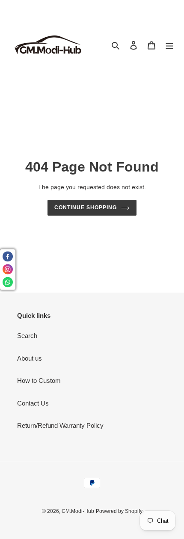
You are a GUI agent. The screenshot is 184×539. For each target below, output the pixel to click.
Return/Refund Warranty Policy (60, 425)
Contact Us (33, 403)
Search (27, 335)
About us (29, 358)
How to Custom (39, 380)
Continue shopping (85, 207)
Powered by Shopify (119, 511)
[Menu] (169, 45)
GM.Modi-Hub (78, 511)
